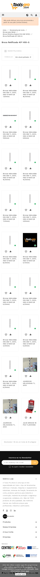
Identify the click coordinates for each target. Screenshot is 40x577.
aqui (27, 571)
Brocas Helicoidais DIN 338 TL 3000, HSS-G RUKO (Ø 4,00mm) (30, 301)
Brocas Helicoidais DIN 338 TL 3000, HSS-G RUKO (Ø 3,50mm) (30, 218)
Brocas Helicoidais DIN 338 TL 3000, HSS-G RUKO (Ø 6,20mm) (10, 384)
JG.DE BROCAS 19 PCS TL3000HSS (29, 424)
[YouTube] (7, 510)
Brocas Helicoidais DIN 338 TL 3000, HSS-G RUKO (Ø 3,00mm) (10, 343)
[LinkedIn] (15, 510)
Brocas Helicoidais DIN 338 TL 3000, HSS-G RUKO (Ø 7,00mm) (10, 218)
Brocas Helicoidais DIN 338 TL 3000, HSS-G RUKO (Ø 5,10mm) (30, 135)
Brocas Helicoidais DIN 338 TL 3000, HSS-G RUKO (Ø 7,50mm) (10, 93)
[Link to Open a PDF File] (20, 544)
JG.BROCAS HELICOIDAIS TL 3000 (29, 383)
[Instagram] (11, 510)
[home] (20, 6)
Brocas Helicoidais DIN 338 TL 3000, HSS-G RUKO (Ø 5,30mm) (30, 343)
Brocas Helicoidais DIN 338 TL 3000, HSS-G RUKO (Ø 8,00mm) (10, 260)
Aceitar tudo (20, 574)
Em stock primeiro (23, 57)
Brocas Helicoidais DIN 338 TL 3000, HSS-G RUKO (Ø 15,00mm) (10, 176)
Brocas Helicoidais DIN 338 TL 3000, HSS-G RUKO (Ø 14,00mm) (30, 176)
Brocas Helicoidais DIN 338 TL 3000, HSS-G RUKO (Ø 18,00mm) (30, 93)
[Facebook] (3, 510)
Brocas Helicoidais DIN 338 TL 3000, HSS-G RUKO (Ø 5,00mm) (10, 301)
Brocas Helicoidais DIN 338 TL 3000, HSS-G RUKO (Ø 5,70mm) (30, 260)
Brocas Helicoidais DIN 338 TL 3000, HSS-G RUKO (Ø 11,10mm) (10, 135)
